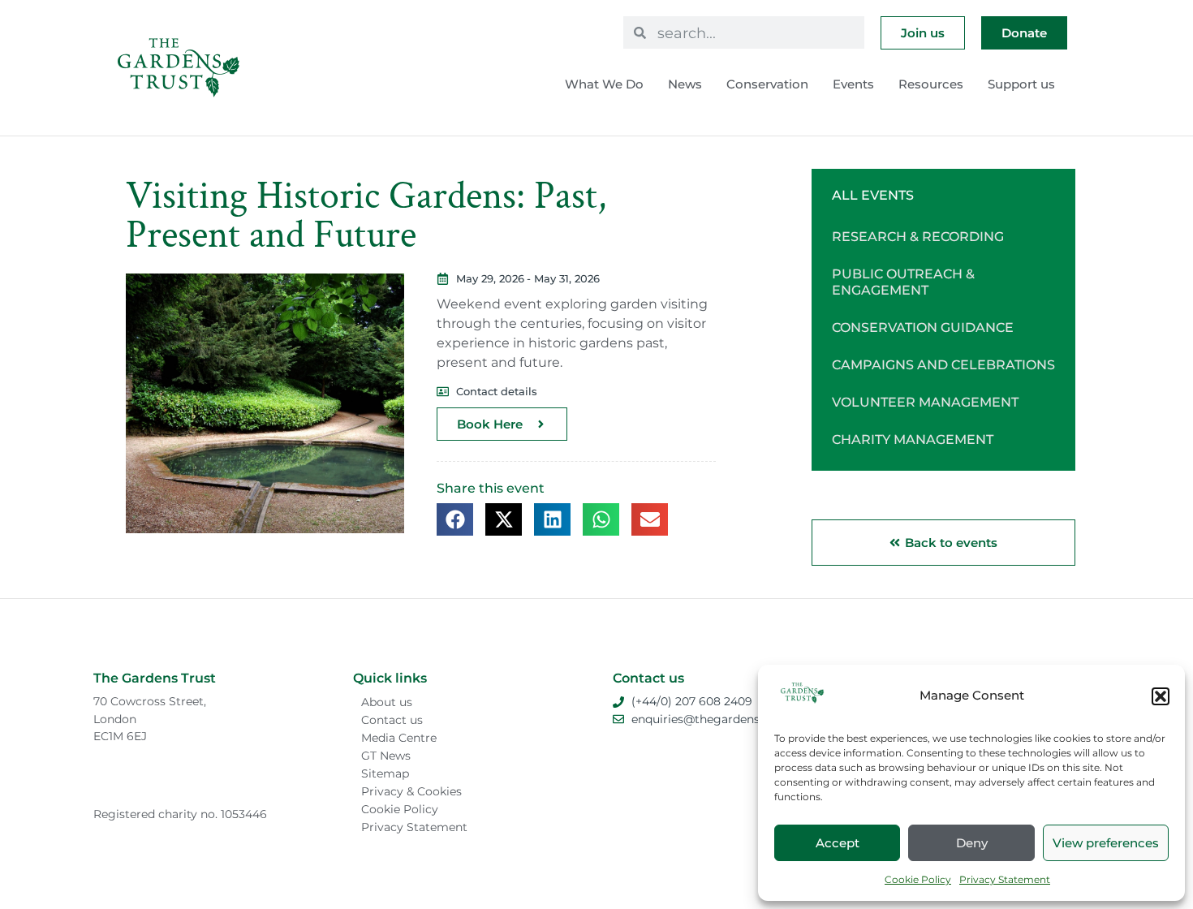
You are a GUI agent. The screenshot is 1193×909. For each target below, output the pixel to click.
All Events (873, 195)
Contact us (392, 720)
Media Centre (399, 737)
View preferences (1106, 843)
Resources (930, 84)
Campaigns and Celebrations (943, 365)
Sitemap (385, 773)
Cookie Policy (918, 879)
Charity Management (912, 439)
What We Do (604, 84)
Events (853, 84)
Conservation (767, 84)
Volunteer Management (925, 402)
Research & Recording (918, 236)
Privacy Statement (1004, 879)
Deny (972, 843)
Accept (837, 843)
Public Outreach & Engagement (903, 282)
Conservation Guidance (923, 327)
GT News (386, 755)
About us (386, 702)
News (685, 84)
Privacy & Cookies (411, 791)
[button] (1160, 696)
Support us (1021, 84)
